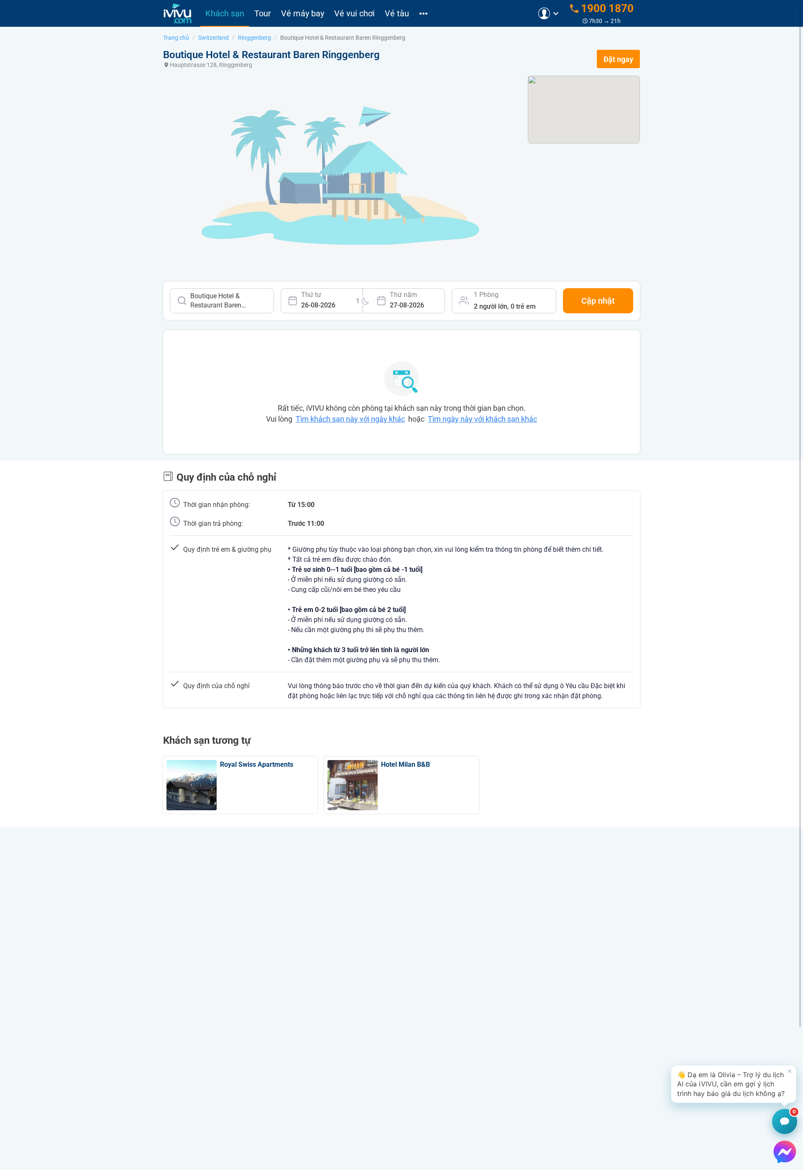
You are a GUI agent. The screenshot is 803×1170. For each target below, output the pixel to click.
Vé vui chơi (354, 13)
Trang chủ (176, 37)
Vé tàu (397, 13)
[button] (733, 1084)
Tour (262, 13)
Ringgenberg (254, 37)
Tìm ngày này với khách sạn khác (482, 419)
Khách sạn (224, 13)
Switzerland (213, 37)
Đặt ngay (618, 59)
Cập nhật (598, 301)
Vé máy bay (302, 13)
